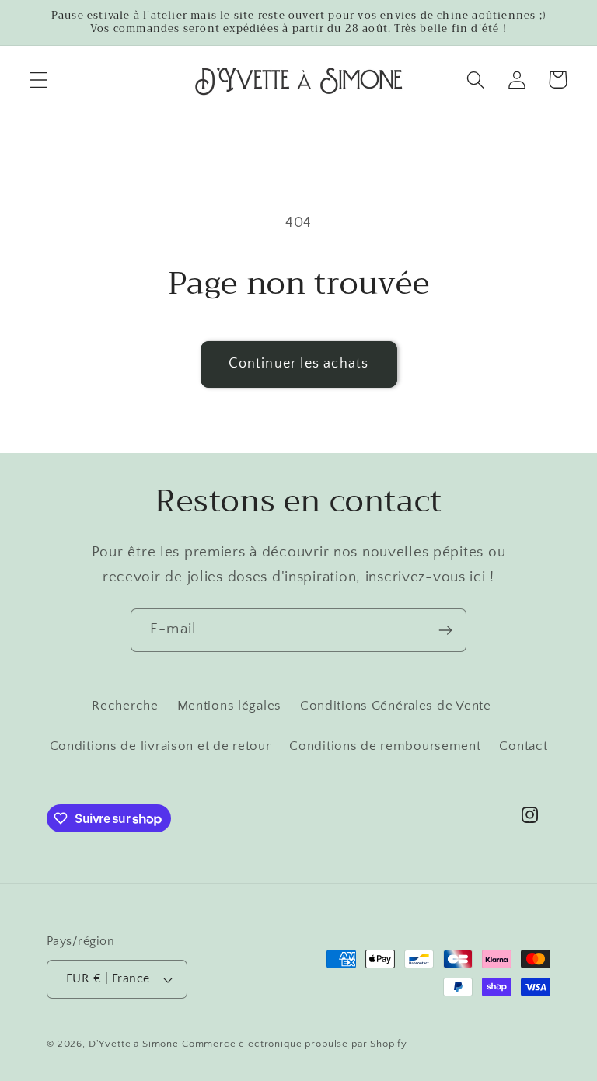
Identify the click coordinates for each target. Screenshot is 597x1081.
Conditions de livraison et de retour (160, 746)
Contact (523, 746)
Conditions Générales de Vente (395, 706)
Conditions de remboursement (384, 746)
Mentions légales (229, 706)
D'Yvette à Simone (134, 1043)
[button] (39, 79)
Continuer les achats (299, 363)
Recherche (125, 706)
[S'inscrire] (445, 630)
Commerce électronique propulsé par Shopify (294, 1043)
